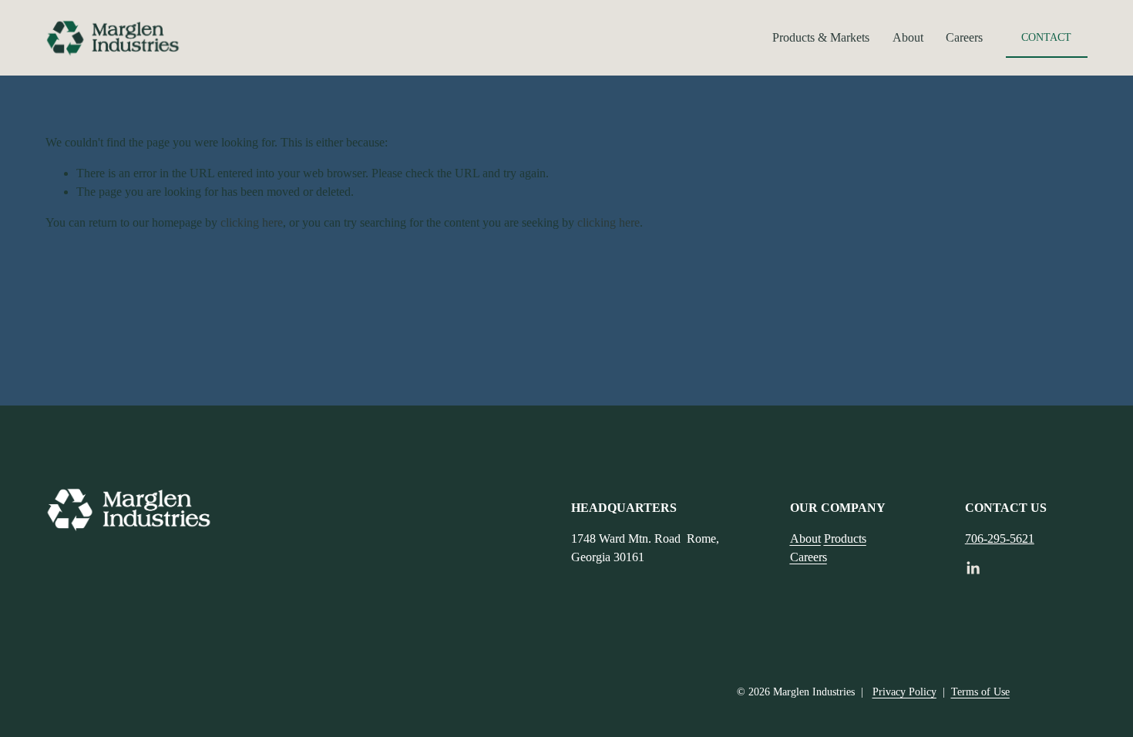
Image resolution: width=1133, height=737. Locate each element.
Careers (964, 37)
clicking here (251, 222)
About (908, 37)
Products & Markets (820, 37)
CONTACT (1046, 37)
